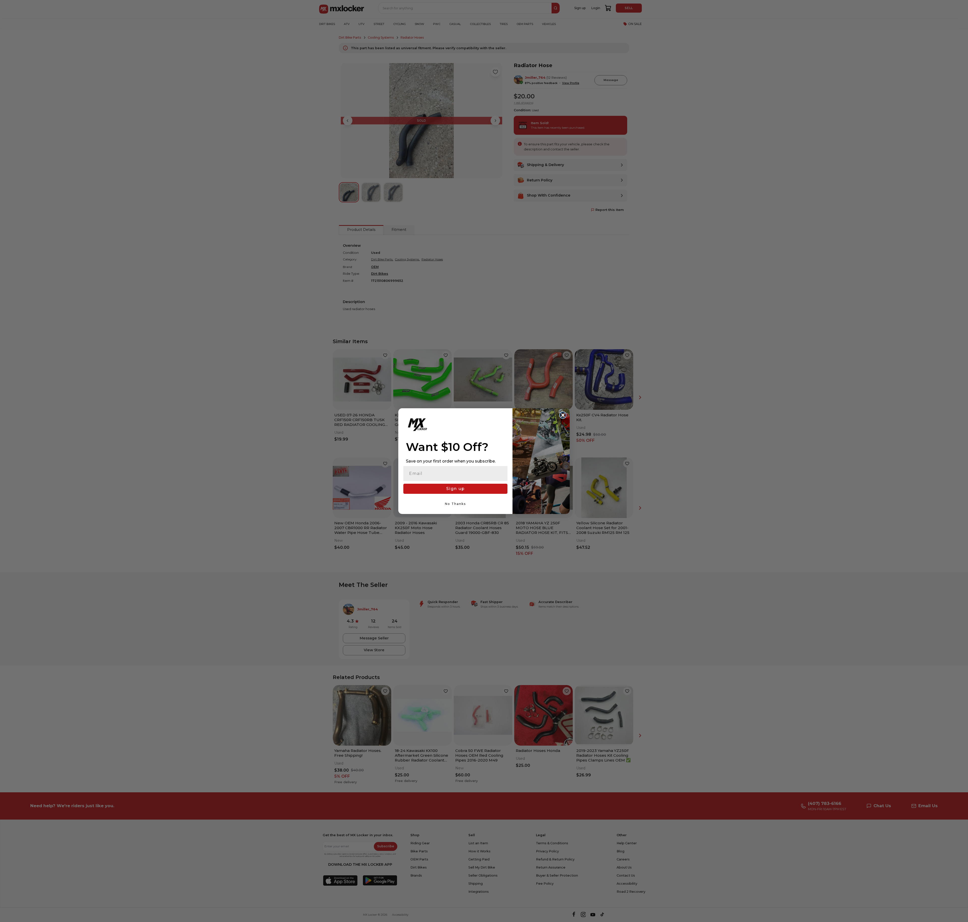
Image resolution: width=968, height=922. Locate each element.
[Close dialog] (563, 415)
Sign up (455, 488)
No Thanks (455, 504)
